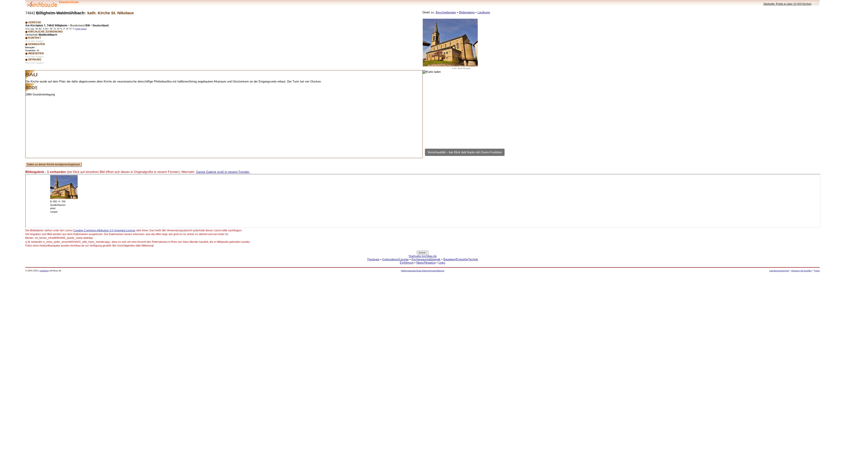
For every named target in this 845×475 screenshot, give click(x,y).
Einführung (406, 262)
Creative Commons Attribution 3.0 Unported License (104, 230)
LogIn (815, 3)
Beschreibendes (446, 12)
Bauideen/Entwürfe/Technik (460, 259)
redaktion (44, 270)
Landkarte (484, 12)
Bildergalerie (467, 12)
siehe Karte (81, 29)
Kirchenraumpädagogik (426, 259)
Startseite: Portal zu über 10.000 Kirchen (787, 3)
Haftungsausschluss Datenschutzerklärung (422, 270)
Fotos (817, 270)
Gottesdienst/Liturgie (395, 259)
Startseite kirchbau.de (423, 256)
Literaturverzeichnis (779, 270)
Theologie (373, 259)
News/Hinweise (426, 262)
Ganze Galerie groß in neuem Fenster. (223, 172)
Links (442, 262)
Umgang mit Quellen (801, 270)
